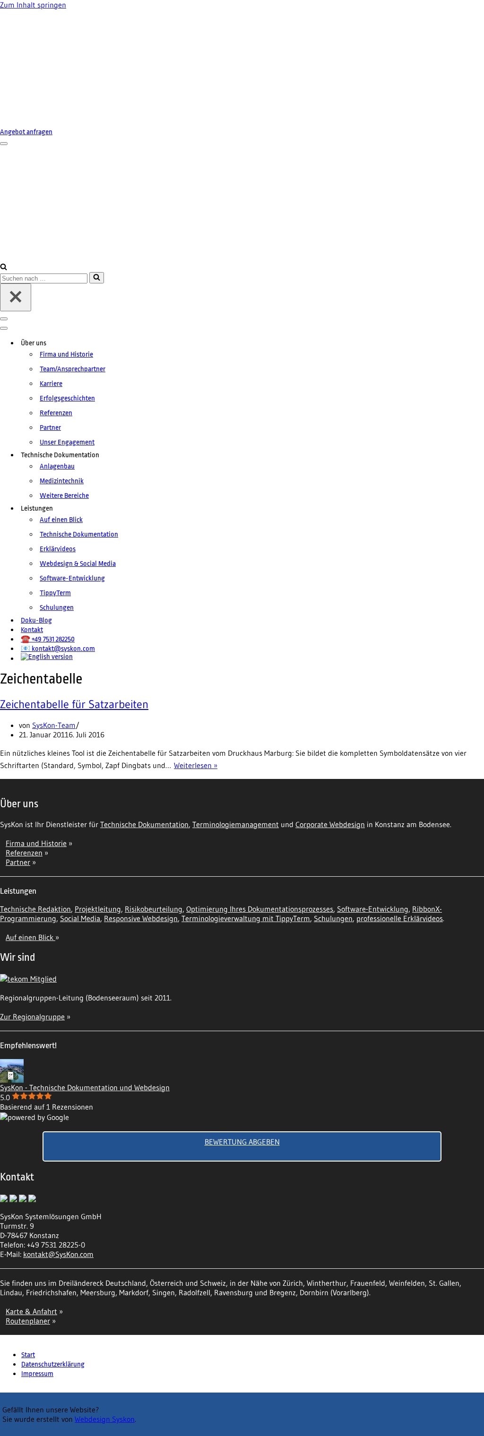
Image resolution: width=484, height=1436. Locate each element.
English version (50, 657)
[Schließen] (15, 297)
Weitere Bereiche (64, 496)
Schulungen (57, 608)
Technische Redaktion (35, 909)
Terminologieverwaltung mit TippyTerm (246, 918)
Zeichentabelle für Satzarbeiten (74, 704)
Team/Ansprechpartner (72, 369)
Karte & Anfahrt (31, 1311)
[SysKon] (118, 67)
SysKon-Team (54, 725)
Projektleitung (98, 909)
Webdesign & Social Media (78, 564)
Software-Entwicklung (72, 578)
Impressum (37, 1374)
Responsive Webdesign (141, 918)
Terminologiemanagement (235, 824)
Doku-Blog (36, 620)
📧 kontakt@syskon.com (58, 649)
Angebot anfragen (26, 132)
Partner (50, 428)
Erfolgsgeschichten (67, 398)
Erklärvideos (58, 549)
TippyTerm (55, 593)
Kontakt (32, 630)
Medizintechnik (62, 481)
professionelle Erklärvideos (399, 918)
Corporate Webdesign (330, 824)
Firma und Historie (66, 354)
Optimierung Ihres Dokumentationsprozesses (259, 909)
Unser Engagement (67, 442)
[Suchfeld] (3, 267)
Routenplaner (28, 1320)
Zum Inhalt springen (33, 4)
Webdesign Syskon (105, 1419)
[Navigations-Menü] (4, 143)
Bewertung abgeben (242, 1141)
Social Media (80, 918)
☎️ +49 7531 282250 (48, 639)
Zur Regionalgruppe (32, 1016)
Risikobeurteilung (153, 909)
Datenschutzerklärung (53, 1364)
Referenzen (56, 413)
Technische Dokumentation (79, 534)
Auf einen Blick (61, 520)
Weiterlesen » (195, 765)
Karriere (51, 384)
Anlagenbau (57, 466)
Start (28, 1355)
